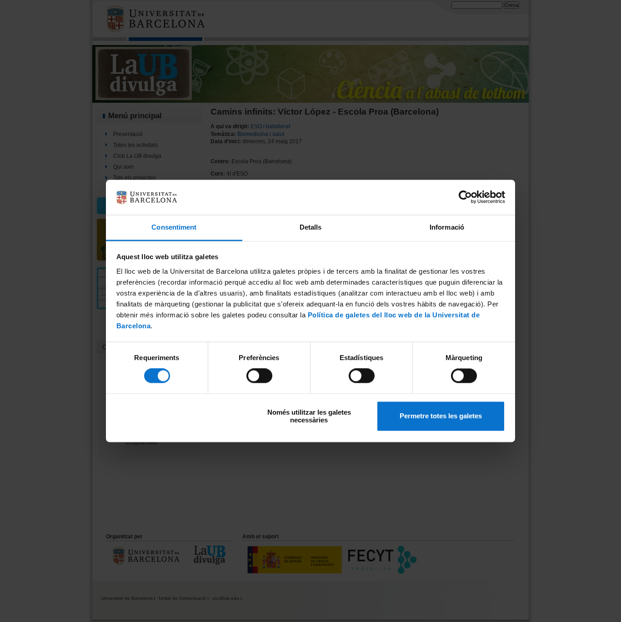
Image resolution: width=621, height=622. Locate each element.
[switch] (259, 376)
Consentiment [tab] (173, 227)
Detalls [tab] (311, 227)
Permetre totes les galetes (441, 416)
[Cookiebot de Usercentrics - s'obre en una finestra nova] (465, 197)
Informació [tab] (447, 227)
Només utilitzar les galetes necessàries (309, 416)
